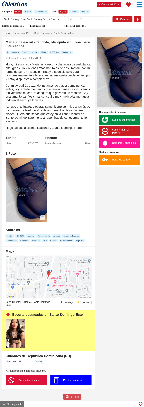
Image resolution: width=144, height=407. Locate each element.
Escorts (18, 11)
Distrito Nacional (13, 361)
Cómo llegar (67, 302)
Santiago (39, 361)
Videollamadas (41, 11)
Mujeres (63, 11)
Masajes (28, 11)
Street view (84, 302)
